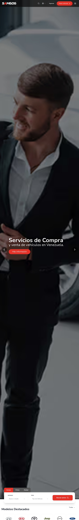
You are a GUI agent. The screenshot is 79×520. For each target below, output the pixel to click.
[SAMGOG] (9, 3)
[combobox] (17, 499)
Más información (19, 251)
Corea (8, 490)
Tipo (32, 495)
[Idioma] (44, 3)
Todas (72, 507)
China (17, 490)
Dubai (26, 490)
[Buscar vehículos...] (38, 3)
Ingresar (51, 3)
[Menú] (75, 3)
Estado (10, 495)
